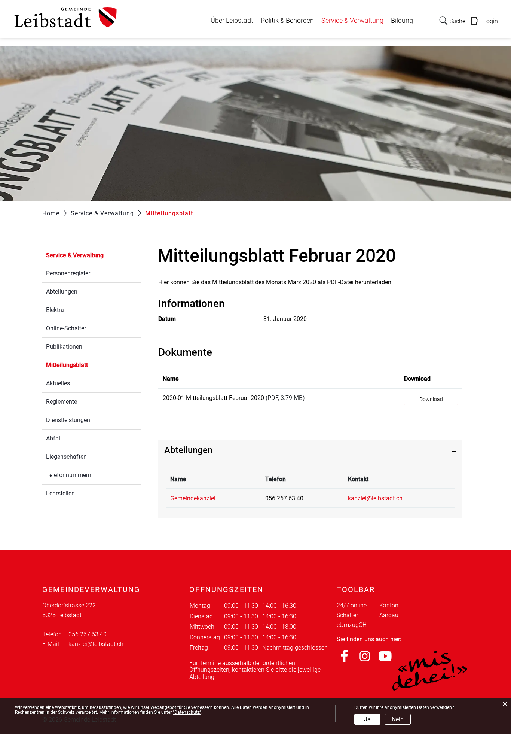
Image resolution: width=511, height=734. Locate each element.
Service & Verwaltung (352, 20)
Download (417, 378)
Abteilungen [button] (188, 450)
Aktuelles (58, 383)
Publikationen (64, 346)
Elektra (55, 309)
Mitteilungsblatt (84, 364)
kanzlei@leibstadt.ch (375, 498)
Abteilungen (61, 291)
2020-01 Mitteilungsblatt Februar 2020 (213, 397)
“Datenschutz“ (187, 712)
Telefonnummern (68, 475)
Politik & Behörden (287, 20)
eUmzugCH (352, 624)
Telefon (275, 479)
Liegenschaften (66, 456)
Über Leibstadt (232, 20)
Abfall (54, 438)
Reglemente (61, 401)
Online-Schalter (66, 328)
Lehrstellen (60, 493)
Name (171, 378)
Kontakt (358, 479)
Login (490, 21)
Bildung (402, 20)
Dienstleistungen (68, 420)
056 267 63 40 (284, 498)
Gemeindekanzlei (192, 498)
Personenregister (68, 273)
